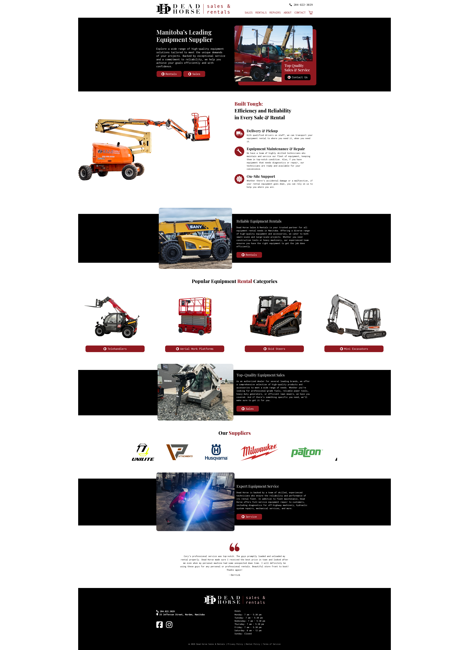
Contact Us (300, 77)
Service (251, 516)
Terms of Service (272, 644)
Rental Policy (253, 644)
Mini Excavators (356, 348)
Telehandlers (117, 348)
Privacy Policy (235, 644)
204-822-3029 (303, 4)
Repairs (275, 12)
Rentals (261, 12)
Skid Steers (276, 348)
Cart (311, 13)
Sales (249, 12)
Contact (300, 12)
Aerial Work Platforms (196, 348)
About (288, 12)
